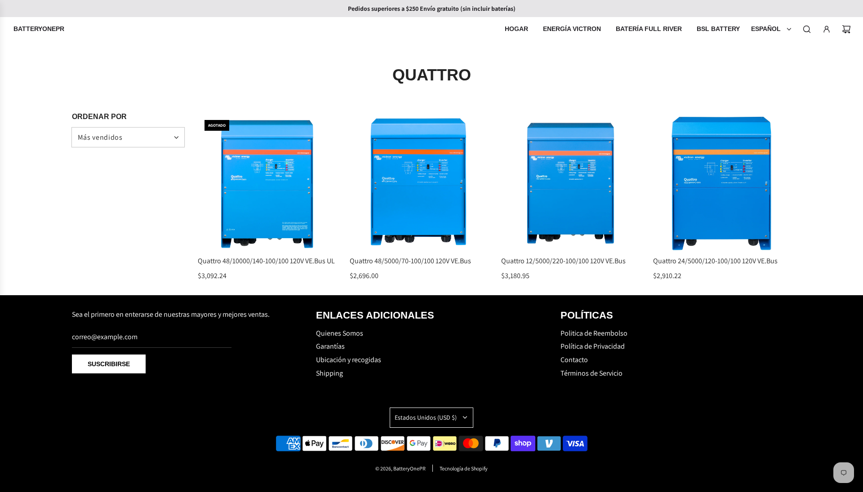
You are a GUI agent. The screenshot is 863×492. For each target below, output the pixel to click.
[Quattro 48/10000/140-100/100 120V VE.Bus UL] (267, 182)
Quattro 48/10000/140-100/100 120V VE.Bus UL (266, 261)
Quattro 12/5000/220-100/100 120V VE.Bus (563, 261)
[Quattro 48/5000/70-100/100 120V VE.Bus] (419, 182)
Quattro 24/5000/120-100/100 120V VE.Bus (715, 261)
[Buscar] (807, 29)
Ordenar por (99, 116)
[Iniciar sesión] (826, 29)
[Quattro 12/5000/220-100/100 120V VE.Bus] (570, 182)
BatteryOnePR (38, 28)
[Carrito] (846, 29)
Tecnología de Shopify (464, 468)
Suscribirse (109, 364)
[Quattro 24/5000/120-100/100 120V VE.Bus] (722, 182)
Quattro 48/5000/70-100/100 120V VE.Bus (410, 261)
